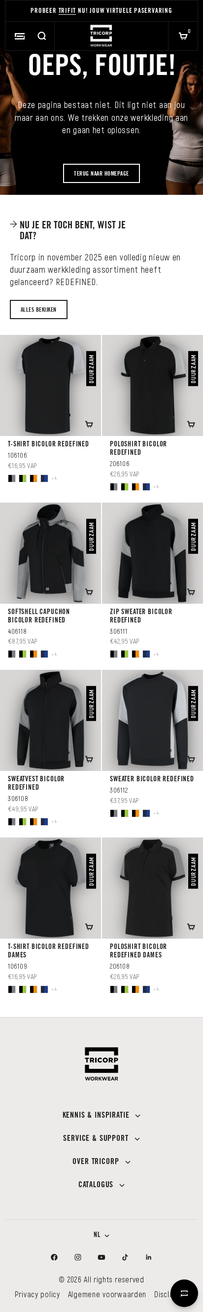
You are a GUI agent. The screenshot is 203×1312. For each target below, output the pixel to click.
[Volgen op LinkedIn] (149, 1257)
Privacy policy (37, 1294)
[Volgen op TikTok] (125, 1257)
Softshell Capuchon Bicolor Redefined (39, 616)
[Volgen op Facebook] (54, 1257)
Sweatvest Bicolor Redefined (36, 784)
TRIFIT (67, 11)
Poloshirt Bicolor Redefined (138, 449)
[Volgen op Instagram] (78, 1257)
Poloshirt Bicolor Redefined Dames (138, 951)
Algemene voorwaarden (107, 1294)
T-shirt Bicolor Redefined (48, 444)
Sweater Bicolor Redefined (152, 779)
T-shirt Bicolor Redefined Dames (48, 951)
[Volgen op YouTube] (101, 1257)
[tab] (73, 231)
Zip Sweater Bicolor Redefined (141, 616)
